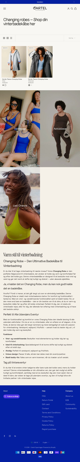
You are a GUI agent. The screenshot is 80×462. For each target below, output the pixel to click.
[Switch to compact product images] (11, 38)
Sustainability (71, 408)
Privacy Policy (47, 417)
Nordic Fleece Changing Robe (12, 79)
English (45, 442)
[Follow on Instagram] (10, 436)
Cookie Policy (47, 421)
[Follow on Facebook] (4, 436)
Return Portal (47, 400)
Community (70, 404)
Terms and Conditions (51, 412)
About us (69, 396)
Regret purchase (49, 429)
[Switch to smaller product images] (8, 38)
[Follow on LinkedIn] (15, 436)
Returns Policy (48, 425)
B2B (67, 400)
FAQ (44, 396)
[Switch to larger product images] (4, 38)
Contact (45, 408)
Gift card (46, 404)
